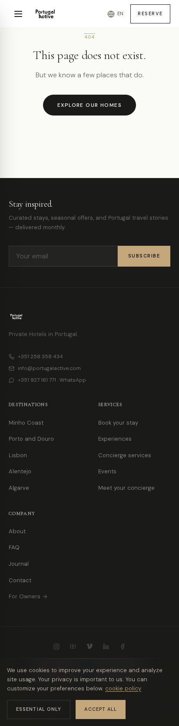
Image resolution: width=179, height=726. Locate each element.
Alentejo (20, 471)
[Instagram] (56, 646)
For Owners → (28, 596)
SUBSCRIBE (144, 256)
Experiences (115, 438)
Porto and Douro (31, 438)
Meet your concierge (126, 488)
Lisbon (18, 455)
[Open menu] (18, 13)
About (17, 531)
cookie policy (123, 688)
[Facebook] (122, 646)
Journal (19, 564)
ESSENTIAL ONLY (38, 709)
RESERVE (150, 13)
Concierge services (124, 455)
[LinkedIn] (106, 646)
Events (107, 471)
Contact (20, 580)
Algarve (19, 488)
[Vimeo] (89, 646)
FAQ (14, 547)
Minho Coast (26, 422)
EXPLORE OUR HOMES (89, 105)
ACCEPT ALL (100, 709)
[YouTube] (73, 646)
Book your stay (118, 422)
